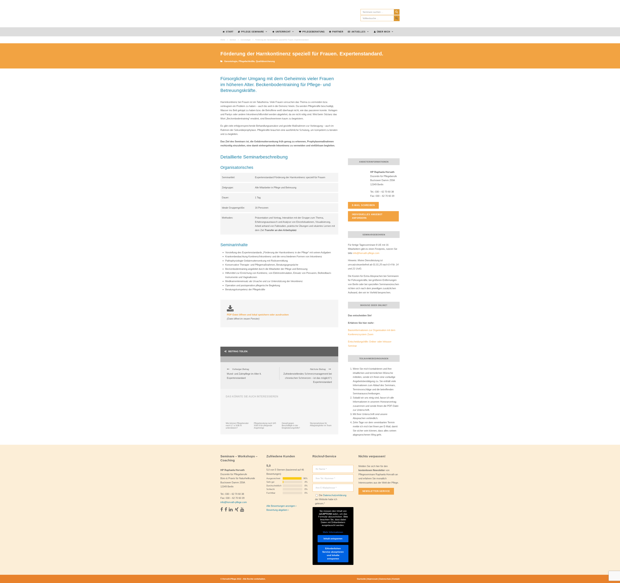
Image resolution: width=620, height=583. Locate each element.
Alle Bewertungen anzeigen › (281, 505)
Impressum (372, 579)
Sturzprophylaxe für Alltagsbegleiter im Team (320, 424)
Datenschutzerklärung (334, 495)
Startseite (361, 579)
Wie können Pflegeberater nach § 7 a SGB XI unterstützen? (237, 425)
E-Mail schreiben (363, 205)
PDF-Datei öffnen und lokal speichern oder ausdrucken (258, 314)
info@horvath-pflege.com (366, 253)
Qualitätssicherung (265, 61)
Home (222, 40)
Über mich (383, 32)
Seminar (233, 40)
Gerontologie (246, 40)
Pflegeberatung (313, 32)
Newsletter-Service (376, 491)
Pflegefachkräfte (247, 61)
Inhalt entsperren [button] (333, 538)
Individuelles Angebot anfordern (367, 216)
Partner (337, 32)
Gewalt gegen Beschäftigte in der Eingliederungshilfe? (291, 425)
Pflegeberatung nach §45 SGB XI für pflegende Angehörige (265, 425)
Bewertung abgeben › (277, 510)
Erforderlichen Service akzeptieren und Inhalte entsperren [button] (333, 553)
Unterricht (283, 32)
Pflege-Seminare (252, 32)
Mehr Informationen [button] (333, 532)
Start (229, 32)
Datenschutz (385, 579)
